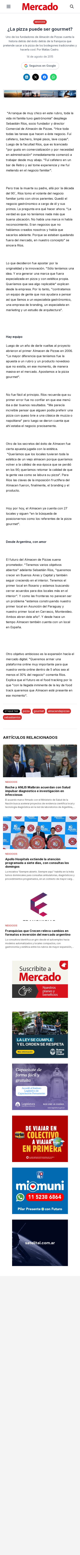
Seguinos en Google (42, 65)
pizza (26, 711)
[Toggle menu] (8, 6)
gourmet (39, 711)
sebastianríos (12, 717)
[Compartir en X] (35, 77)
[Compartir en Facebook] (44, 77)
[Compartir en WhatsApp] (53, 77)
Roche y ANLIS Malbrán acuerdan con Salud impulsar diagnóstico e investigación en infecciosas (37, 791)
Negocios (40, 22)
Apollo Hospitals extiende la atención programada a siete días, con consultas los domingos (37, 862)
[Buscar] (72, 6)
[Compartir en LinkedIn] (26, 77)
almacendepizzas (59, 711)
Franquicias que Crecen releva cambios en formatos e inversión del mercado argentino (38, 932)
